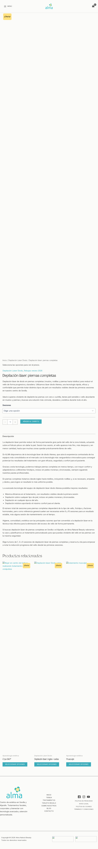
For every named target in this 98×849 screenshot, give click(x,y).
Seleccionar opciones (15, 764)
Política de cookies (84, 806)
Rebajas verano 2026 (33, 371)
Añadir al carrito (31, 421)
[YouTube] (88, 796)
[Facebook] (79, 796)
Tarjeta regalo (49, 803)
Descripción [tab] (8, 436)
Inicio (5, 360)
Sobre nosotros (48, 806)
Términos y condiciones (83, 809)
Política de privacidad (84, 801)
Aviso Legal (84, 804)
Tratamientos (49, 800)
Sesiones (7, 405)
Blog (49, 808)
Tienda (49, 797)
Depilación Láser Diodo (17, 360)
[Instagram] (83, 796)
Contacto (49, 811)
